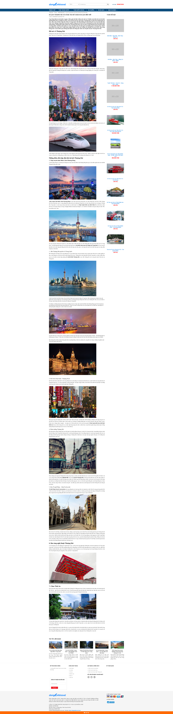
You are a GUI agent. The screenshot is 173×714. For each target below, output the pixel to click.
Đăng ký (54, 687)
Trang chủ (52, 10)
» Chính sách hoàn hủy (92, 670)
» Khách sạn (71, 673)
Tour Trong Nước (63, 10)
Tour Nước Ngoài (78, 10)
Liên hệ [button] (87, 712)
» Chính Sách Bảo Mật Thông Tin (95, 672)
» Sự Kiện (71, 670)
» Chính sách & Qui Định (93, 668)
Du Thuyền (91, 10)
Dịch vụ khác (112, 10)
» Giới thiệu (71, 668)
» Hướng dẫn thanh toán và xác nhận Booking (58, 669)
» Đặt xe (70, 675)
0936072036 (120, 4)
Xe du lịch (101, 10)
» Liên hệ (71, 677)
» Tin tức (71, 672)
